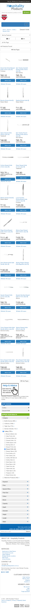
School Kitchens (6, 559)
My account (27, 587)
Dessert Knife (6, 31)
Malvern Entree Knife (6, 198)
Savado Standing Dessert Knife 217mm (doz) (23, 295)
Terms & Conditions (6, 600)
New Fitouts (5, 557)
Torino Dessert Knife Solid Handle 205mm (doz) (8, 328)
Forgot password (25, 591)
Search (27, 12)
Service (9, 29)
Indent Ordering (6, 554)
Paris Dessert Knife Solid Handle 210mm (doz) (22, 360)
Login (28, 588)
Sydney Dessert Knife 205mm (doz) (22, 328)
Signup (28, 590)
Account (28, 1)
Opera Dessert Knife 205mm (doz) (6, 133)
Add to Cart (8, 80)
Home (4, 29)
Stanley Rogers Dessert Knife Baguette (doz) (22, 263)
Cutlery (14, 29)
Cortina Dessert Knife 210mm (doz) (6, 166)
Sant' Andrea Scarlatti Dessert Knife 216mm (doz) (22, 69)
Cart (9, 1)
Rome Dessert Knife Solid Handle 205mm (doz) (7, 360)
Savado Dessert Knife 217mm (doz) (6, 295)
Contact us (27, 582)
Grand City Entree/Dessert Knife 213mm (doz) (8, 68)
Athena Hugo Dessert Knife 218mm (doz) (22, 231)
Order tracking (26, 577)
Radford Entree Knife (22, 100)
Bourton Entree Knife (6, 100)
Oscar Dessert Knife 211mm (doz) (21, 166)
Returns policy (26, 578)
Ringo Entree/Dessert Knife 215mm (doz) (6, 231)
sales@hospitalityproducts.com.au (10, 565)
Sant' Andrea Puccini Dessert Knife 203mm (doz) (22, 134)
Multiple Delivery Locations (9, 556)
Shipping (27, 580)
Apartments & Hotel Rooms (9, 551)
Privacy (14, 600)
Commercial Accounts (7, 553)
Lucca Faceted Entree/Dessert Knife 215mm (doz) (21, 199)
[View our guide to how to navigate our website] (10, 389)
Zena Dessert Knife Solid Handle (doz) (7, 263)
